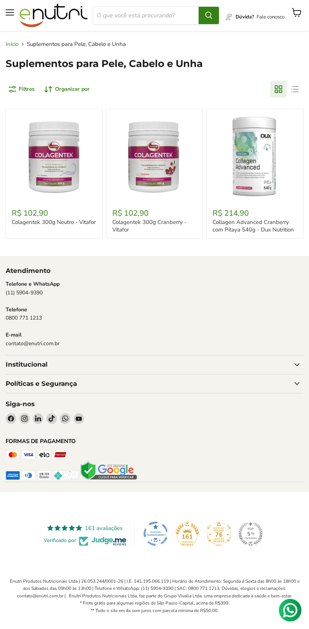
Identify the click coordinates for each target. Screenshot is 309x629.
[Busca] (209, 15)
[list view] (295, 89)
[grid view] (278, 89)
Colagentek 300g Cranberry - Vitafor (149, 225)
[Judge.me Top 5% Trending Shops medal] (251, 534)
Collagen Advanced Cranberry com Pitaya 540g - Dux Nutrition (253, 225)
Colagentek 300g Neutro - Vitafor (54, 222)
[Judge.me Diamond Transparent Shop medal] (156, 534)
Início (12, 44)
